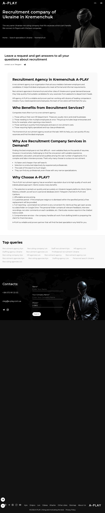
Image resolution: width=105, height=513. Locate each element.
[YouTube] (20, 505)
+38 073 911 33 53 (10, 292)
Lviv (38, 505)
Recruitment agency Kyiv (12, 249)
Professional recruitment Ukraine (65, 252)
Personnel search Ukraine (83, 258)
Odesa (45, 505)
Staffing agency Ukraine (12, 252)
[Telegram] (3, 310)
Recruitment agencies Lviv (37, 252)
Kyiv (26, 505)
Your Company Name (41, 295)
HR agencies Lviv (34, 255)
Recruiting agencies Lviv (12, 262)
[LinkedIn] (5, 505)
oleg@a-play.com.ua (11, 301)
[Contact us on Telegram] (24, 64)
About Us (82, 505)
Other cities (62, 505)
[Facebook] (12, 505)
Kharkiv (53, 505)
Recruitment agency (53, 255)
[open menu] (101, 3)
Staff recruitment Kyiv (60, 249)
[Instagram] (7, 310)
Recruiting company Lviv (37, 249)
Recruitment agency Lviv (76, 255)
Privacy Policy (71, 510)
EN (95, 3)
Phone (35, 303)
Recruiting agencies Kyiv (38, 258)
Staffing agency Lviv (60, 258)
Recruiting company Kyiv (12, 255)
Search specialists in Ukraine (21, 38)
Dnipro (32, 505)
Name (35, 287)
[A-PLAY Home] (9, 3)
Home (4, 38)
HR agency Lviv (80, 249)
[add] (3, 506)
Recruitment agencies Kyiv (13, 258)
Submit (36, 314)
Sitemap (72, 505)
